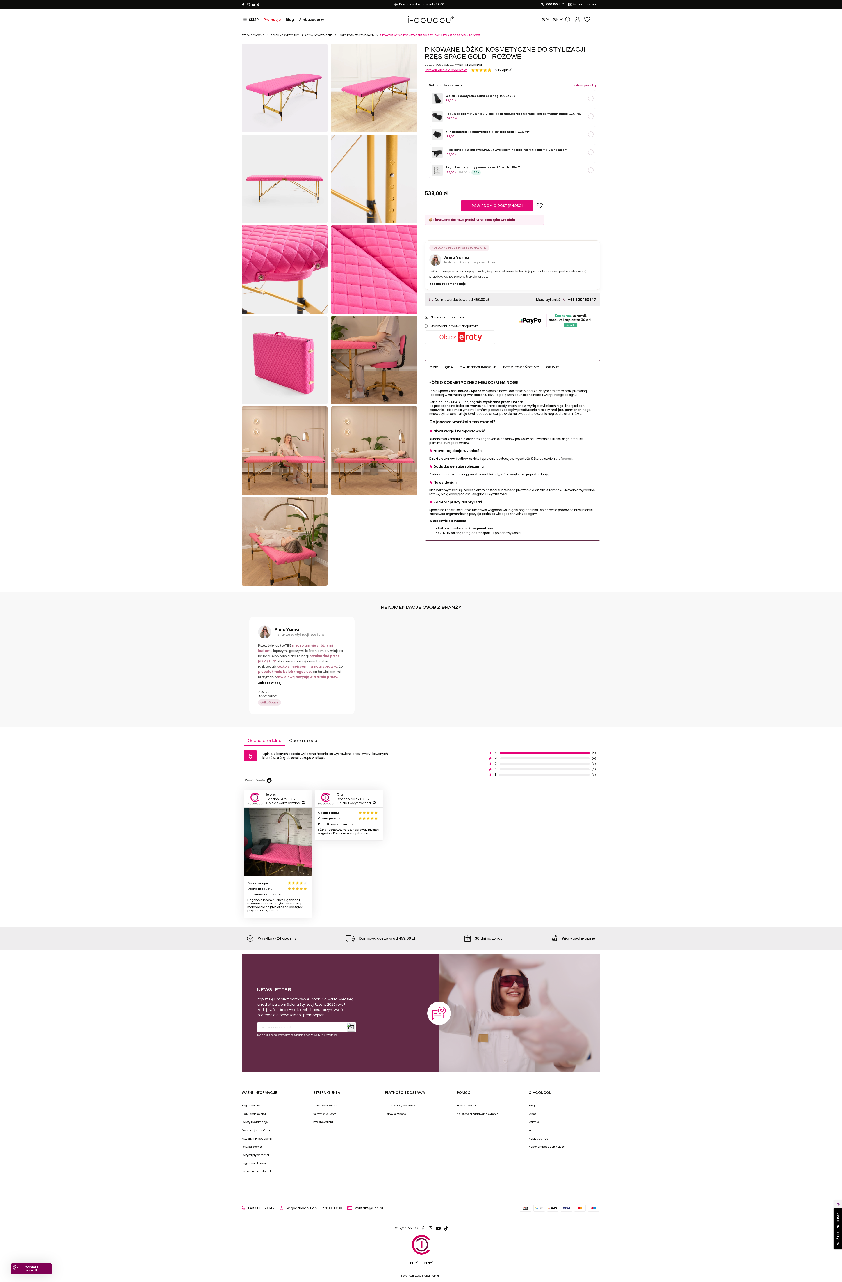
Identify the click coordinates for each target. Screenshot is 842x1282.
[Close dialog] (503, 589)
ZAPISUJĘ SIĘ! (464, 695)
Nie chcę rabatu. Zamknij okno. (465, 706)
